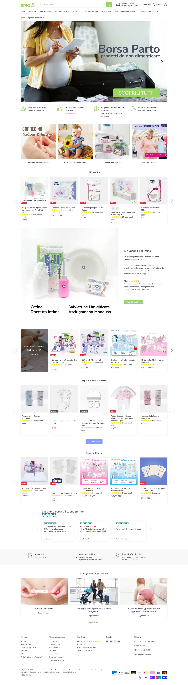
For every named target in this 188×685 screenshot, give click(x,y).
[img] (95, 514)
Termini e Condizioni (28, 644)
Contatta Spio (54, 641)
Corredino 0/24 (61, 11)
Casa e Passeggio (90, 11)
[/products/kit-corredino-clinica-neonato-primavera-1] (124, 342)
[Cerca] (109, 4)
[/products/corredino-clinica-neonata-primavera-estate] (94, 471)
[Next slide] (161, 61)
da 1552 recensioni (49, 516)
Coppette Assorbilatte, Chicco (63, 208)
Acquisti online (54, 644)
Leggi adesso (43, 613)
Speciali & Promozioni (148, 11)
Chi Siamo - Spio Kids (28, 647)
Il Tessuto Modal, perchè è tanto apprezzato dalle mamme (144, 610)
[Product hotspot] (52, 261)
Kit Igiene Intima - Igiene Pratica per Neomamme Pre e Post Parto (34, 210)
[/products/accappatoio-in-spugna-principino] (34, 398)
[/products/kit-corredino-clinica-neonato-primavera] (124, 471)
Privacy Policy (54, 654)
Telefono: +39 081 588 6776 (87, 651)
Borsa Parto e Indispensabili (40, 11)
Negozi (23, 641)
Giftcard (23, 654)
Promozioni (24, 672)
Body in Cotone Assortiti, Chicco (64, 493)
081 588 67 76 (40, 557)
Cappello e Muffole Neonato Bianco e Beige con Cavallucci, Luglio (93, 423)
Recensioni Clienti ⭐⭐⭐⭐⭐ (89, 641)
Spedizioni (52, 651)
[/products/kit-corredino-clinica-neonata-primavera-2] (153, 342)
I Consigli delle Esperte (69, 672)
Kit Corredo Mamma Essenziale (34, 488)
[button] (37, 528)
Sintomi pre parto (44, 608)
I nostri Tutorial (82, 644)
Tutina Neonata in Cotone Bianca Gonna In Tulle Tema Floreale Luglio (122, 418)
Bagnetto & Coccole (110, 11)
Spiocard (24, 651)
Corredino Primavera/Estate (72, 670)
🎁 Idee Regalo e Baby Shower (33, 18)
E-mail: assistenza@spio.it (86, 647)
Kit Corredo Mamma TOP (91, 360)
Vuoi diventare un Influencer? (31, 657)
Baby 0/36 (76, 11)
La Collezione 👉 (94, 441)
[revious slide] (26, 61)
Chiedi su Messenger (56, 657)
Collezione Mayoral (36, 672)
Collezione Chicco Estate (52, 672)
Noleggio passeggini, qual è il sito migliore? (94, 610)
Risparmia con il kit (133, 302)
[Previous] (16, 200)
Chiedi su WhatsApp (56, 660)
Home (23, 11)
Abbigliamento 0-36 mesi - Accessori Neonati (35, 670)
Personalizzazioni (128, 11)
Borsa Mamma (55, 670)
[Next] (171, 200)
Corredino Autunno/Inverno (91, 670)
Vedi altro (93, 622)
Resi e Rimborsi (54, 647)
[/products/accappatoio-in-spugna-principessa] (153, 398)
